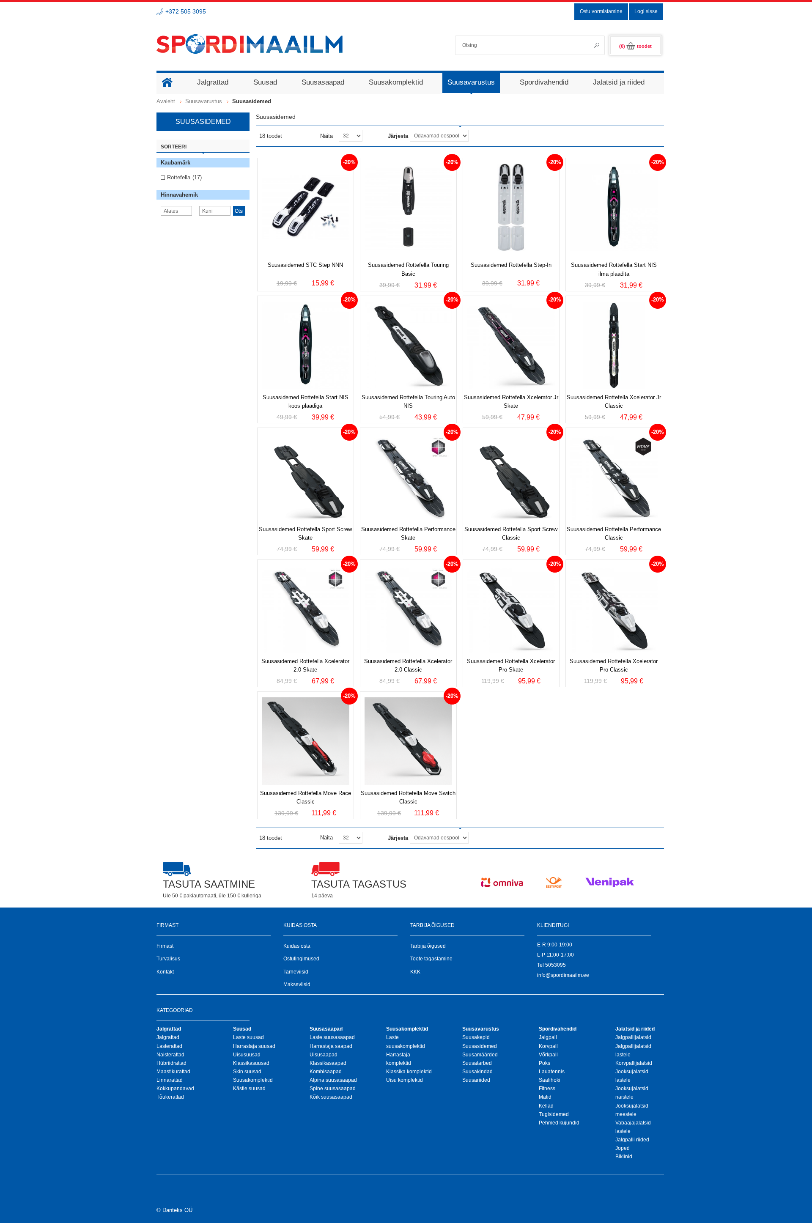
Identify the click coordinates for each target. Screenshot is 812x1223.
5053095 (555, 965)
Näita (326, 136)
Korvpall (548, 1046)
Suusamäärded (480, 1055)
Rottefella (178, 177)
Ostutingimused (301, 959)
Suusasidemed (479, 1046)
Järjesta (398, 136)
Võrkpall (548, 1055)
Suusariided (476, 1080)
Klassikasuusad (251, 1063)
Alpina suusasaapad (333, 1080)
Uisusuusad (247, 1055)
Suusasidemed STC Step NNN (305, 265)
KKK (415, 972)
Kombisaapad (326, 1072)
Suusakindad (477, 1072)
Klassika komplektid (409, 1072)
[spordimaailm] (249, 44)
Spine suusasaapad (333, 1088)
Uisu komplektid (404, 1080)
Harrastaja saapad (331, 1046)
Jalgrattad (167, 1037)
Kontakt (165, 972)
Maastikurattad (173, 1072)
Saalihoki (549, 1080)
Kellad (546, 1106)
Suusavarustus (203, 101)
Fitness (547, 1088)
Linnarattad (169, 1080)
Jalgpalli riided (632, 1140)
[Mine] (593, 44)
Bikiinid (623, 1157)
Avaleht (165, 101)
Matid (545, 1097)
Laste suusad (248, 1037)
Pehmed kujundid (559, 1123)
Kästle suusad (249, 1088)
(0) (635, 46)
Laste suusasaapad (332, 1037)
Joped (622, 1148)
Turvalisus (168, 959)
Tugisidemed (554, 1114)
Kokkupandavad (175, 1088)
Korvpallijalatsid (633, 1063)
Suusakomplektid (253, 1080)
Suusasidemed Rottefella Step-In (511, 265)
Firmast (164, 946)
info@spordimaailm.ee (563, 975)
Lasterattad (169, 1046)
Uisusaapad (323, 1055)
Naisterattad (170, 1055)
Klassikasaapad (328, 1063)
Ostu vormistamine (601, 11)
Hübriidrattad (171, 1063)
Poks (544, 1063)
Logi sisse (646, 11)
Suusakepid (476, 1037)
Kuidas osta (296, 946)
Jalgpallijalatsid (633, 1037)
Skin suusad (247, 1072)
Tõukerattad (170, 1097)
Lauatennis (552, 1072)
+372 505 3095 (185, 11)
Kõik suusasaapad (331, 1097)
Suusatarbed (477, 1063)
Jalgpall (548, 1037)
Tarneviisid (295, 972)
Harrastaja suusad (254, 1046)
